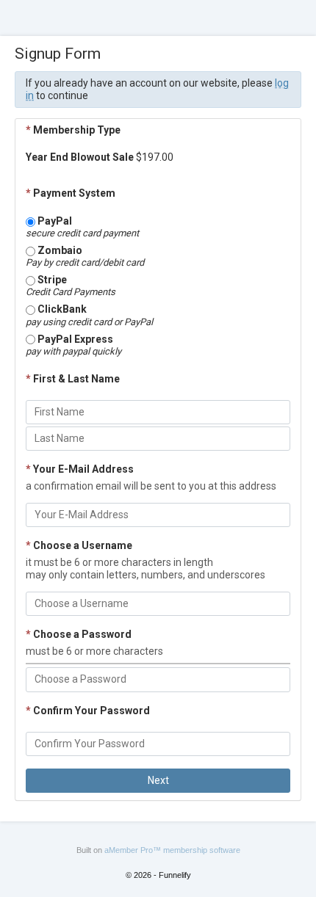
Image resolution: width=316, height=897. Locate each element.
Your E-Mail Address (80, 469)
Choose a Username (79, 545)
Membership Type (73, 130)
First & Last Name (73, 379)
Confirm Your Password (88, 710)
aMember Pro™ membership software (172, 850)
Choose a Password (79, 634)
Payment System (70, 193)
